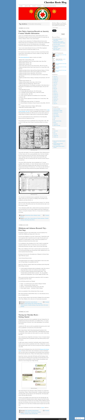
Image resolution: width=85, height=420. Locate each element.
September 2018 (55, 77)
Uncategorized (55, 123)
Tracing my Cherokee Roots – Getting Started (29, 316)
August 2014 (55, 100)
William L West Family (56, 125)
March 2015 (55, 91)
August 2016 (55, 83)
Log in (54, 132)
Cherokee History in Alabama (57, 110)
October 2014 (55, 97)
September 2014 (55, 99)
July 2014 (54, 102)
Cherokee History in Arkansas (57, 111)
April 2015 (55, 89)
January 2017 (55, 82)
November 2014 (55, 95)
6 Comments (47, 302)
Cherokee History (27, 412)
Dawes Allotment (34, 215)
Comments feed (55, 135)
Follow (54, 30)
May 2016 (54, 86)
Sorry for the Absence (56, 44)
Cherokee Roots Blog (55, 2)
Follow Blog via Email (59, 23)
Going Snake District (39, 305)
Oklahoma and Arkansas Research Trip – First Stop (33, 229)
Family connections (28, 410)
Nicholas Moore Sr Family (57, 120)
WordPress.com (55, 136)
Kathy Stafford (58, 54)
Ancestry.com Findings (56, 108)
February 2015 (55, 92)
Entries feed (55, 133)
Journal (39, 215)
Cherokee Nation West (38, 303)
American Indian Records (24, 57)
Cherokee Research (24, 305)
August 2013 (55, 103)
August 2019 (55, 76)
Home (21, 5)
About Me (27, 5)
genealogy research (28, 413)
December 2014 (55, 94)
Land (54, 119)
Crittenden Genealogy (31, 305)
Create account (55, 130)
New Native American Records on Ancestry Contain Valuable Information (34, 32)
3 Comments (47, 215)
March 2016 (55, 88)
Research (22, 216)
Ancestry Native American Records (30, 218)
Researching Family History (30, 219)
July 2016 (54, 85)
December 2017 (55, 79)
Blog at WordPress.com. (62, 419)
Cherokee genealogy (40, 218)
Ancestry (42, 407)
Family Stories (37, 5)
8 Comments (47, 410)
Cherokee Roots (27, 215)
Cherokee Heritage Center (28, 303)
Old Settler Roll (35, 413)
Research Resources (50, 5)
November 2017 (55, 80)
